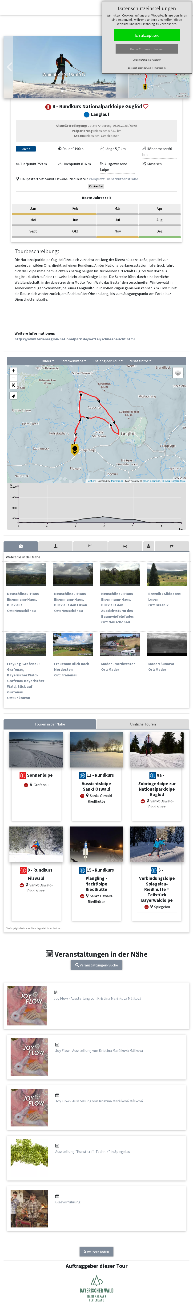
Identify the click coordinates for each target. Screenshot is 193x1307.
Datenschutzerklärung (139, 67)
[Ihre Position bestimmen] (13, 395)
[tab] (21, 546)
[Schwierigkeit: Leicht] (82, 775)
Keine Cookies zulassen (147, 49)
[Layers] (178, 372)
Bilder (46, 360)
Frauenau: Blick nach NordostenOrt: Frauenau (71, 669)
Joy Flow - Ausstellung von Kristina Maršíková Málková (97, 998)
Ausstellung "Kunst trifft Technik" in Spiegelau (92, 1151)
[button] (9, 67)
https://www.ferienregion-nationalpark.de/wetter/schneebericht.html (75, 339)
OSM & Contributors (173, 481)
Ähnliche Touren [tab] (143, 724)
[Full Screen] (13, 385)
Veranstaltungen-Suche (98, 965)
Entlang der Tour (106, 360)
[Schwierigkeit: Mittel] (23, 775)
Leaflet (91, 481)
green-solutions (151, 481)
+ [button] (13, 371)
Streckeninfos (72, 360)
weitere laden (97, 1251)
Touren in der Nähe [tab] (50, 724)
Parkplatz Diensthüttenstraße (113, 179)
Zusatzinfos (139, 360)
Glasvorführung (67, 1202)
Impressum (160, 67)
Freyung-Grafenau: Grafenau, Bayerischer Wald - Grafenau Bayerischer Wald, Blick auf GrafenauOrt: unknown (25, 680)
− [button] (13, 378)
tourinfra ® (117, 481)
